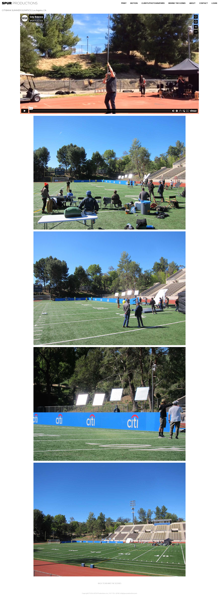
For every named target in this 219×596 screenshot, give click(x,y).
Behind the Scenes (177, 3)
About (192, 3)
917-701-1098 (114, 593)
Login (214, 3)
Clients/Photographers (153, 3)
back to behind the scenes (109, 583)
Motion (134, 3)
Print (123, 3)
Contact (203, 3)
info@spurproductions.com (128, 593)
